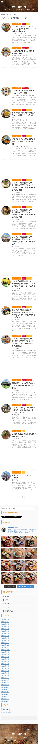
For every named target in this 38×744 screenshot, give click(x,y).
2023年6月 (5, 659)
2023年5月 (5, 661)
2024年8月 (5, 626)
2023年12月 (5, 645)
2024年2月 (5, 640)
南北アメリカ (9, 611)
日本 (6, 600)
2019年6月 (5, 694)
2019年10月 (5, 685)
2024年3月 (5, 638)
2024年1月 (5, 643)
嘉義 (30, 95)
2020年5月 (5, 668)
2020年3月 (5, 673)
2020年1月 (5, 678)
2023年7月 (5, 657)
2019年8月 (5, 689)
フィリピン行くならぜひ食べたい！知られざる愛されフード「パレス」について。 (23, 410)
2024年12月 (5, 619)
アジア (7, 596)
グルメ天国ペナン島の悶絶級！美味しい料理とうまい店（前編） (23, 141)
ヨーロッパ (8, 607)
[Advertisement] (19, 76)
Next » (24, 497)
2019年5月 (5, 696)
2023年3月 (5, 666)
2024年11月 (5, 622)
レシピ (24, 33)
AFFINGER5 (19, 741)
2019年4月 (5, 699)
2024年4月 (5, 636)
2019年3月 (5, 701)
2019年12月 (5, 680)
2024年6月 (5, 631)
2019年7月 (5, 692)
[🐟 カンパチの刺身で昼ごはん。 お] (19, 541)
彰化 (33, 95)
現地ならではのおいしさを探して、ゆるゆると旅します (19, 737)
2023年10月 (5, 650)
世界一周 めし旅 (19, 7)
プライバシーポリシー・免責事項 (22, 729)
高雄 (27, 56)
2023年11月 (5, 647)
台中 (24, 95)
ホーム (9, 729)
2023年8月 (5, 654)
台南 (24, 56)
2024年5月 (5, 633)
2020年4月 (5, 671)
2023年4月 (5, 664)
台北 (27, 95)
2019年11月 (5, 682)
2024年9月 (5, 624)
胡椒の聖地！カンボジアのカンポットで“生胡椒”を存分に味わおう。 (23, 385)
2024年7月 (5, 629)
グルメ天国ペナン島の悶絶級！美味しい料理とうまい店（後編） (23, 115)
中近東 (7, 603)
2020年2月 (5, 675)
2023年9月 (5, 652)
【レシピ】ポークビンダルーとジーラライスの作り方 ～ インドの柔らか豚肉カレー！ (24, 28)
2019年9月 (5, 687)
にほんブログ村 (6, 712)
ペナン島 (24, 120)
